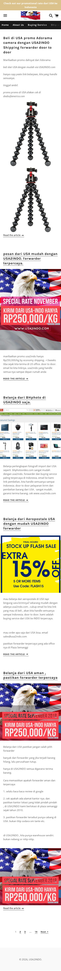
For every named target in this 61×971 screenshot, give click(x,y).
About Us (18, 24)
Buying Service (37, 24)
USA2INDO (35, 959)
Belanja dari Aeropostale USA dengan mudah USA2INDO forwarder (29, 523)
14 (36, 932)
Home (5, 24)
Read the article (12, 235)
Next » (44, 932)
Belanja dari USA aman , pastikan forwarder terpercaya (30, 675)
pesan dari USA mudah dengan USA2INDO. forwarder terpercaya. (30, 258)
